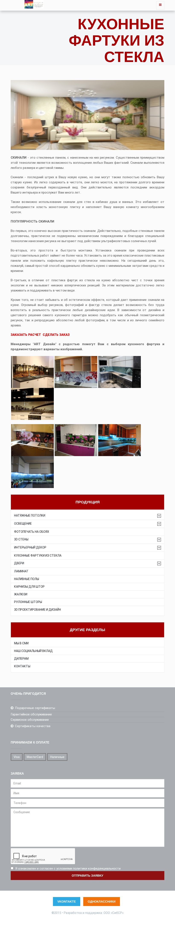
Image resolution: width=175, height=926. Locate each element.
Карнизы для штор (29, 586)
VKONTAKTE (66, 901)
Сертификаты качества (32, 726)
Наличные (57, 757)
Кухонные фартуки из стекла (37, 555)
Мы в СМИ (21, 643)
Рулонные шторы (28, 602)
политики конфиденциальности (97, 868)
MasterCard (35, 757)
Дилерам (21, 658)
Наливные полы (26, 579)
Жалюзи (20, 594)
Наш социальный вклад (33, 651)
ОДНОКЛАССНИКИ (101, 901)
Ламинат (21, 571)
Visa (17, 757)
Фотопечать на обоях (31, 531)
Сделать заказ (56, 335)
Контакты (22, 666)
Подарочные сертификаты (35, 708)
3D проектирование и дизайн (37, 609)
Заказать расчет (26, 335)
